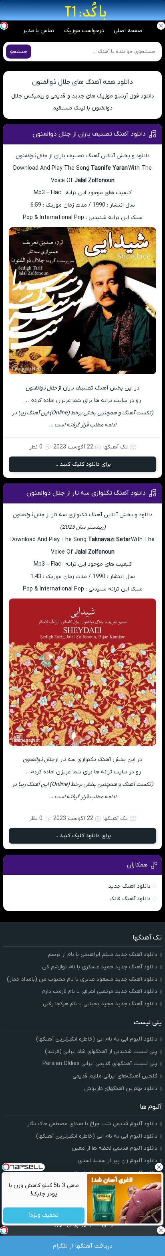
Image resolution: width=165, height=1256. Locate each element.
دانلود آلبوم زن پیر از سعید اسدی (117, 1161)
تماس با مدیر (38, 30)
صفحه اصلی (128, 30)
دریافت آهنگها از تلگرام (83, 1246)
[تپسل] (4, 26)
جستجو (18, 51)
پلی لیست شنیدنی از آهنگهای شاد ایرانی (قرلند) (101, 1051)
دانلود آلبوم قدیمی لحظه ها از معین (114, 1148)
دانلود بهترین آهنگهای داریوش (120, 1088)
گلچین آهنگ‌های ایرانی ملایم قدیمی (114, 1076)
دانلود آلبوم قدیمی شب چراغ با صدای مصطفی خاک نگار (92, 1124)
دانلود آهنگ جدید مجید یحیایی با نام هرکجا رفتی (100, 1004)
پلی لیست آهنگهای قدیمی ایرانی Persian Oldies (99, 1063)
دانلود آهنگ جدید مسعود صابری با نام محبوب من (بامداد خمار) (82, 979)
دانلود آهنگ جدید (129, 886)
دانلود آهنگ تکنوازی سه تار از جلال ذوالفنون (86, 493)
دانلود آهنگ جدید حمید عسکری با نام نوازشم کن (99, 967)
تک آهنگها (115, 447)
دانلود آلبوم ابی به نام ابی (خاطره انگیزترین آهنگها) (96, 1039)
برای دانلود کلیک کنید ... (82, 464)
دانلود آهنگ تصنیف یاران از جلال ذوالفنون (89, 134)
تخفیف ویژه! (43, 1215)
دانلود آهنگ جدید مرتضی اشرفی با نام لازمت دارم (99, 991)
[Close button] (159, 1167)
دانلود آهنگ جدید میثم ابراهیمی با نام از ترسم (102, 954)
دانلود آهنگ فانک (130, 899)
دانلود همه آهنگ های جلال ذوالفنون (82, 82)
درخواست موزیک (84, 30)
